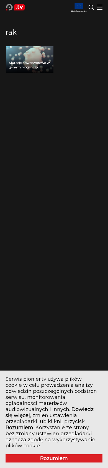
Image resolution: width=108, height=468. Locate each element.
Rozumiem (54, 458)
